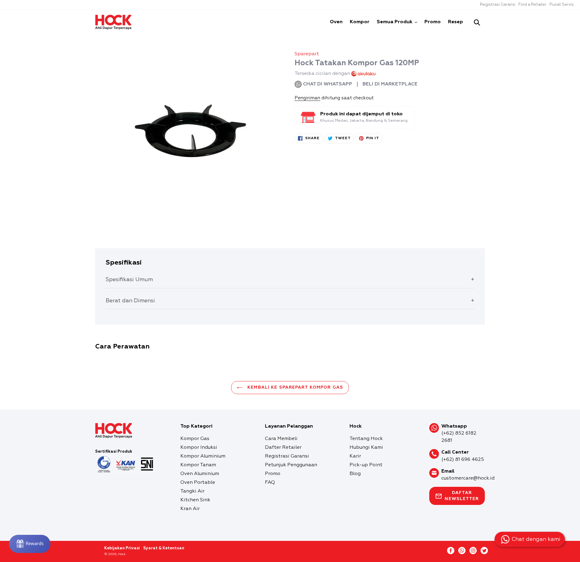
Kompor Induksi (198, 447)
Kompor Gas (194, 438)
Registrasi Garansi (497, 5)
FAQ (270, 482)
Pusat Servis (561, 5)
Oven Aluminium (199, 473)
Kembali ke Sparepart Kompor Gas (294, 387)
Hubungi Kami (366, 447)
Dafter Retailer (283, 447)
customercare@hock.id (468, 478)
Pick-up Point (366, 465)
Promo (272, 473)
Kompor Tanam (198, 465)
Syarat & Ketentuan (163, 548)
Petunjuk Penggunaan (291, 465)
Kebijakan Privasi (122, 548)
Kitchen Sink (195, 500)
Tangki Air (192, 491)
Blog (355, 473)
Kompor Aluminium (202, 456)
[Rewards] (29, 544)
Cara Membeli (281, 438)
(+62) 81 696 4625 (462, 459)
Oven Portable (197, 482)
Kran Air (190, 508)
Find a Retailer (532, 5)
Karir (355, 456)
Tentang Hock (366, 438)
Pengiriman (307, 98)
